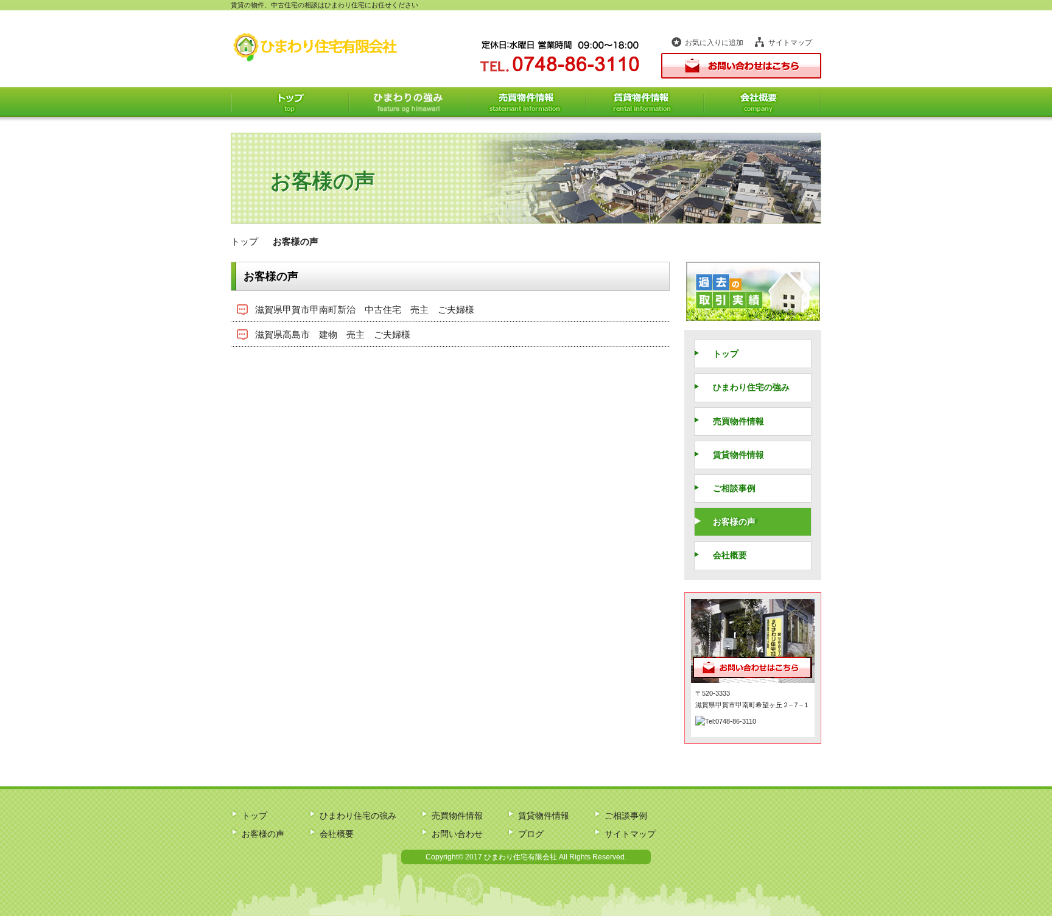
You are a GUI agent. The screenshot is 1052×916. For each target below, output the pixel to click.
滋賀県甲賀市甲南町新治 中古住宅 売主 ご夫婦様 (364, 309)
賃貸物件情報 (645, 102)
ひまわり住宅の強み (408, 102)
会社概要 (762, 102)
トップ (290, 102)
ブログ (531, 834)
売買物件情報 (527, 102)
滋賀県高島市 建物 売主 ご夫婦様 (332, 334)
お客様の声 (734, 521)
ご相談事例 (734, 488)
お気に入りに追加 (714, 42)
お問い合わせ (457, 834)
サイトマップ (790, 42)
